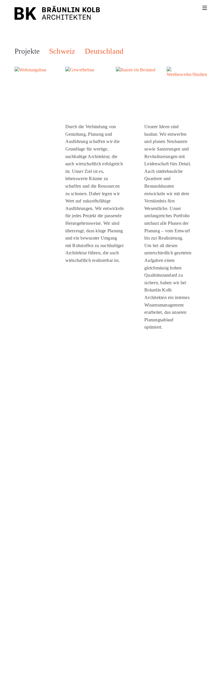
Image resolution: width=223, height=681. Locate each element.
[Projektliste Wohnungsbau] (36, 88)
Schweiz (62, 51)
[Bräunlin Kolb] (57, 13)
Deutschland (104, 51)
